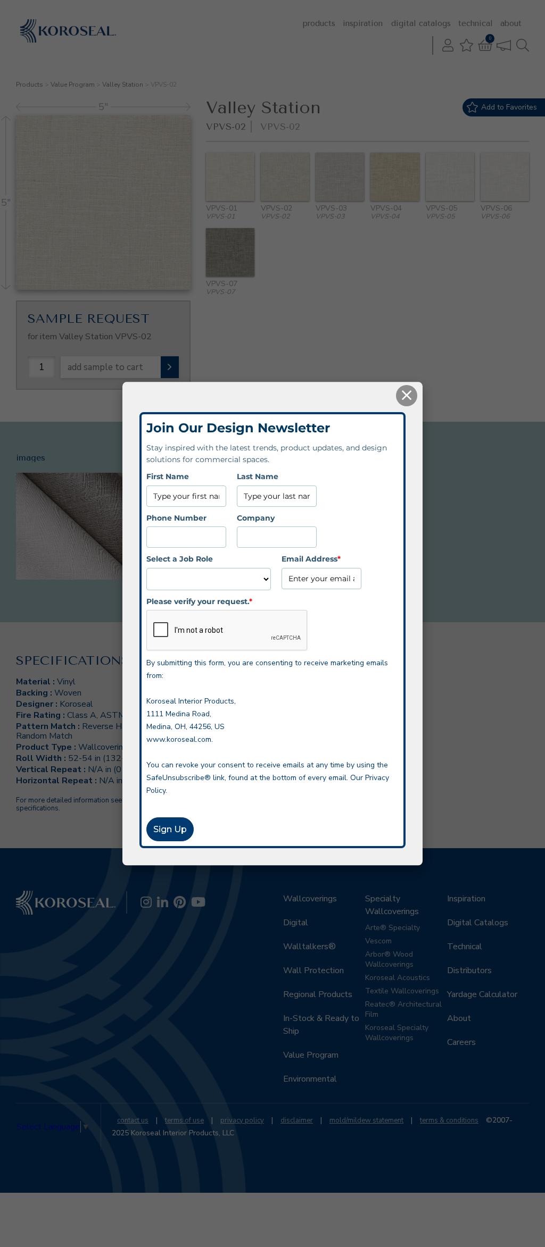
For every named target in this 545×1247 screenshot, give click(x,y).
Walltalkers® (309, 946)
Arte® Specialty (392, 928)
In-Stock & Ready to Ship (321, 1024)
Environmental (310, 1079)
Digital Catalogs (421, 23)
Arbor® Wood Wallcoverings (389, 959)
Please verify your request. (199, 601)
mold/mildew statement (366, 1120)
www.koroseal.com (178, 739)
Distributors (469, 970)
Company (256, 518)
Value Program (73, 84)
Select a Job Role (179, 559)
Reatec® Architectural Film (403, 1009)
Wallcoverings (310, 899)
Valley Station (122, 84)
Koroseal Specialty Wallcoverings (396, 1033)
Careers (461, 1042)
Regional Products (317, 994)
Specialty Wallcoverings (392, 905)
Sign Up (170, 829)
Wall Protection (313, 970)
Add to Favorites (509, 107)
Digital (295, 922)
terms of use (184, 1120)
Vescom (378, 941)
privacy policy (242, 1120)
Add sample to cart (105, 367)
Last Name (257, 477)
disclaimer (296, 1120)
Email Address (311, 559)
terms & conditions (449, 1120)
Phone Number (176, 518)
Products (319, 23)
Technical (475, 23)
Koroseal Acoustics (397, 978)
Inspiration (363, 23)
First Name (167, 477)
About (511, 23)
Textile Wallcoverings (402, 991)
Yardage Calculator (482, 994)
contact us (132, 1120)
